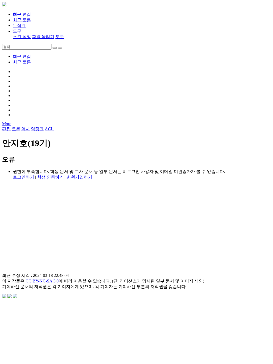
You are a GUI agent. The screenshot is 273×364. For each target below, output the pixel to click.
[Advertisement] (136, 231)
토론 (16, 129)
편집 (6, 129)
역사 (25, 129)
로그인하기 (23, 177)
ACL (49, 129)
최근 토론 (22, 62)
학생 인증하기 (50, 177)
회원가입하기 (79, 177)
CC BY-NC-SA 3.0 (42, 281)
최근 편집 (22, 56)
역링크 (37, 129)
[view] (55, 48)
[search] (60, 48)
